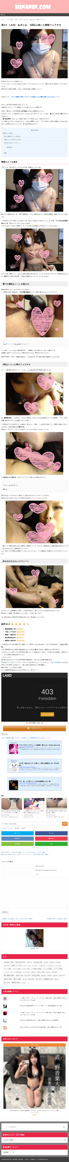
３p (23, 982)
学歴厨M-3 (34, 1115)
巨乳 (27, 975)
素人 (43, 854)
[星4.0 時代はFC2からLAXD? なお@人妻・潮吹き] (56, 804)
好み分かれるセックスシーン (12, 142)
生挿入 (8, 979)
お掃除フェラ (16, 965)
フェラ (23, 854)
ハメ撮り (18, 854)
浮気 (49, 975)
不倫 (33, 972)
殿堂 (44, 975)
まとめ (34, 965)
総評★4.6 (9, 147)
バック (47, 969)
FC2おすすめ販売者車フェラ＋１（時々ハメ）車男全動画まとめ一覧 (40, 1005)
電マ (7, 982)
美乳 (31, 979)
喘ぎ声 (35, 854)
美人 (39, 979)
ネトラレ (26, 969)
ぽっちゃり (26, 965)
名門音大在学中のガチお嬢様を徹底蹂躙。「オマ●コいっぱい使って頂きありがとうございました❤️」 (34, 1110)
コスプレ (16, 969)
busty (14, 854)
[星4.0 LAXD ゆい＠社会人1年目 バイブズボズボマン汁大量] (11, 804)
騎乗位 (46, 854)
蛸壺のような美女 (8, 133)
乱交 (48, 972)
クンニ (7, 969)
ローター (26, 972)
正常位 (36, 975)
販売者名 (17, 828)
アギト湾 (9, 662)
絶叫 (25, 979)
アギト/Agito (42, 852)
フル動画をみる (36, 728)
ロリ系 (17, 972)
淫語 (55, 975)
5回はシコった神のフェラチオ (12, 139)
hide (36, 130)
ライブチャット (29, 854)
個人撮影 (9, 975)
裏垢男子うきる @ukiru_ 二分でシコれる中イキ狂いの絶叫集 (17, 918)
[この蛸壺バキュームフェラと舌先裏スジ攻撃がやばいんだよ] (34, 804)
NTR (58, 962)
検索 (65, 824)
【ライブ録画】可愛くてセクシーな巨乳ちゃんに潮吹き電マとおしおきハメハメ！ (26, 738)
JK (46, 962)
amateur (10, 854)
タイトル (10, 828)
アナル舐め (41, 965)
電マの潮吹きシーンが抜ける (12, 136)
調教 (57, 979)
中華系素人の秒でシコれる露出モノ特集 (56, 918)
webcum (6, 965)
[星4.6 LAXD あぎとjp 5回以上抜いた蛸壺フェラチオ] (34, 54)
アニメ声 (50, 965)
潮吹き (39, 854)
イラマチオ (57, 965)
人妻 (54, 972)
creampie (37, 962)
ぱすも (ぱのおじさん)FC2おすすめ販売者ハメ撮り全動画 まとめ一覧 (41, 1027)
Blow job (5, 854)
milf (51, 962)
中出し (41, 972)
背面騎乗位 (48, 979)
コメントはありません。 (30, 852)
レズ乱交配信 (57, 662)
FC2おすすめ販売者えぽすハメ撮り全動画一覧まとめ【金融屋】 (39, 1020)
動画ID (23, 828)
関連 (5, 153)
